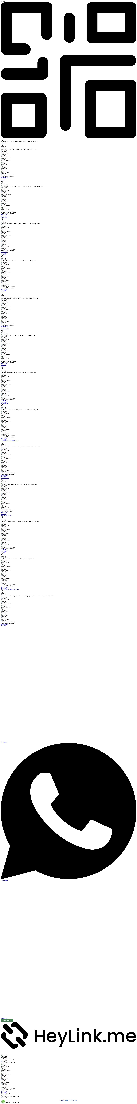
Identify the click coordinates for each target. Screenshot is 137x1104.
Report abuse (4, 1018)
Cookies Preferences (7, 1020)
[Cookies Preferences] (3, 1101)
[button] (68, 951)
